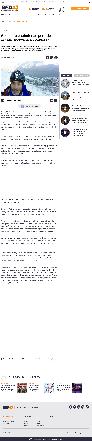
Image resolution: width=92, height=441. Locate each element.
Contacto (69, 433)
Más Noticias (40, 425)
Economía (26, 425)
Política (26, 423)
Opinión (26, 421)
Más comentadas (82, 75)
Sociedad (4, 31)
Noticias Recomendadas (27, 377)
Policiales (39, 421)
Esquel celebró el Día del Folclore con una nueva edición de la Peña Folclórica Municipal (63, 389)
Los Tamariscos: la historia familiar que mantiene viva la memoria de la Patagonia (81, 120)
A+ (52, 101)
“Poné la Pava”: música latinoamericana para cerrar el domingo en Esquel (80, 108)
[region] (75, 32)
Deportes (39, 419)
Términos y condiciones (81, 433)
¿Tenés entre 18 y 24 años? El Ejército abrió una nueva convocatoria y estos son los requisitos (53, 15)
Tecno (38, 423)
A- (56, 101)
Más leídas (66, 75)
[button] (47, 57)
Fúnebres (52, 419)
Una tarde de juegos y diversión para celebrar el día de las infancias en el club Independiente (8, 389)
